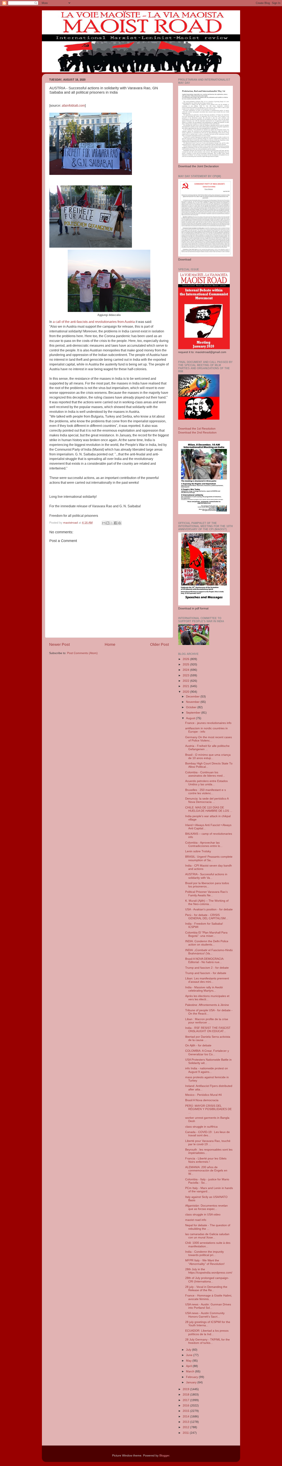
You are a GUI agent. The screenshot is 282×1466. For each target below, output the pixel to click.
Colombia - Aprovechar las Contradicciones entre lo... (204, 844)
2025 (186, 664)
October (191, 707)
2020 (186, 691)
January (191, 1382)
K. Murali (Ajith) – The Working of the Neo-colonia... (207, 902)
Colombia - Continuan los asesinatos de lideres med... (205, 774)
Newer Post (59, 644)
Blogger (164, 1455)
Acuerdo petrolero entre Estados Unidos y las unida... (206, 783)
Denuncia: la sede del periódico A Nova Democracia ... (207, 800)
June (189, 1355)
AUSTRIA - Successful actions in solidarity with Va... (206, 876)
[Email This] (104, 523)
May (189, 1360)
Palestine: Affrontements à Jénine (207, 1004)
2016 (186, 1405)
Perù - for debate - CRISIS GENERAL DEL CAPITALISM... (206, 916)
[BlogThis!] (108, 523)
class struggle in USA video (202, 1214)
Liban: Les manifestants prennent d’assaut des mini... (207, 980)
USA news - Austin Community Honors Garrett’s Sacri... (205, 1315)
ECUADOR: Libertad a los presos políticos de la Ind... (207, 1332)
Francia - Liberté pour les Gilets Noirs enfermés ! (205, 1160)
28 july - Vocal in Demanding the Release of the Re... (206, 1288)
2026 (186, 659)
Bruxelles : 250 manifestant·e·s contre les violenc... (205, 791)
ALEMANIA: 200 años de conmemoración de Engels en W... (206, 1170)
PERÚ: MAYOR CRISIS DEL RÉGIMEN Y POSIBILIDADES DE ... (208, 1109)
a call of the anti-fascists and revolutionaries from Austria (94, 322)
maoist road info (195, 1219)
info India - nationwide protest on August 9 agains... (206, 1070)
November (193, 701)
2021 (186, 686)
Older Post (159, 644)
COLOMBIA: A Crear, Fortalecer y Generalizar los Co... (207, 1052)
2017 (186, 1400)
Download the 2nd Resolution (197, 432)
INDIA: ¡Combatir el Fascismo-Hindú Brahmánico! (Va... (209, 952)
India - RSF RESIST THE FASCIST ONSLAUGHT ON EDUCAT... (208, 1029)
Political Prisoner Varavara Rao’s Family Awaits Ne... (206, 893)
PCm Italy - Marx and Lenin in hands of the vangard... (209, 1190)
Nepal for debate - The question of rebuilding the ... (207, 1227)
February (192, 1377)
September (193, 712)
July (189, 1349)
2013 (186, 1421)
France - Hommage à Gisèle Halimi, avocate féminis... (208, 1297)
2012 (186, 1427)
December (193, 696)
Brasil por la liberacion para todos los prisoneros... (207, 885)
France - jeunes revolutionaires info (208, 723)
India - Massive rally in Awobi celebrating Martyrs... (204, 989)
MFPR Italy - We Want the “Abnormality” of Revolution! (205, 1262)
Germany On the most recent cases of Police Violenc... (208, 739)
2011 (186, 1432)
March (190, 1371)
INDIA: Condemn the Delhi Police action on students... (206, 943)
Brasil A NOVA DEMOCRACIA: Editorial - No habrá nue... (204, 960)
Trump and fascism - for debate (205, 973)
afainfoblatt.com (73, 105)
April (189, 1366)
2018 (186, 1394)
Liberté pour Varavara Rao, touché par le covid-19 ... (207, 1142)
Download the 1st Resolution (197, 428)
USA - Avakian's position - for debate (209, 909)
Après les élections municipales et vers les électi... (207, 997)
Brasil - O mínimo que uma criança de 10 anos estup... (208, 756)
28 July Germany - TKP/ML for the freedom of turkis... (207, 1341)
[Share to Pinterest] (119, 523)
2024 (186, 669)
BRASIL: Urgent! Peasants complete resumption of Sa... (208, 858)
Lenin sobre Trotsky (198, 851)
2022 (186, 680)
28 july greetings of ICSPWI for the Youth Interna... (207, 1323)
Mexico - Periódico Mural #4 (203, 1094)
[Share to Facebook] (116, 523)
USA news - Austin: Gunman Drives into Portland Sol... (208, 1306)
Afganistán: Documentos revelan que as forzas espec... (206, 1207)
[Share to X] (112, 523)
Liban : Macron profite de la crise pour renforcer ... (206, 1021)
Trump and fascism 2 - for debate (207, 967)
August (191, 718)
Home (110, 644)
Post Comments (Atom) (82, 653)
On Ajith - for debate (198, 1045)
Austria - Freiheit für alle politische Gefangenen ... (207, 747)
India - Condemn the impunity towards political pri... (204, 1253)
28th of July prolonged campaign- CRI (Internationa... (207, 1279)
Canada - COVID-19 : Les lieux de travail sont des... (207, 1134)
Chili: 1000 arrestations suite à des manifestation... (207, 1244)
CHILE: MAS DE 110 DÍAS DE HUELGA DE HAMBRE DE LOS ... (208, 809)
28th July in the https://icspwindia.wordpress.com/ (208, 1271)
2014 (186, 1416)
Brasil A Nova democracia (201, 1100)
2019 (186, 1389)
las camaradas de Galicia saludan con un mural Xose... (207, 1236)
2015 (186, 1410)
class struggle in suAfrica (201, 1126)
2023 (186, 675)
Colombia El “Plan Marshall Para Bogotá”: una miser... (206, 934)
